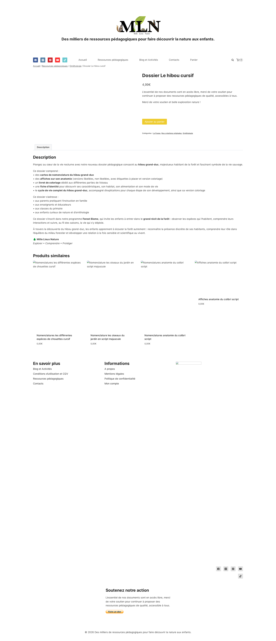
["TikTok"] (64, 60)
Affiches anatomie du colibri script (218, 299)
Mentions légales (114, 373)
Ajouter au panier (154, 121)
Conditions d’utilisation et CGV (50, 373)
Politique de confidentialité (120, 378)
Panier (194, 59)
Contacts (174, 59)
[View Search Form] (232, 60)
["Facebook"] (35, 60)
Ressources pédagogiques (113, 59)
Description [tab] (43, 147)
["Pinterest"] (50, 60)
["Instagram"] (42, 60)
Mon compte (112, 383)
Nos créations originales (171, 133)
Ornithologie (188, 133)
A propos (110, 368)
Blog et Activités (148, 59)
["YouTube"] (57, 60)
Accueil (82, 59)
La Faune (156, 133)
